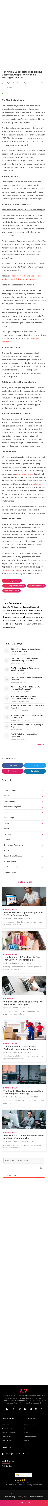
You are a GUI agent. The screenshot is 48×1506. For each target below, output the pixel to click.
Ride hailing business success (14, 586)
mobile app (36, 484)
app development (24, 474)
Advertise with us (9, 1433)
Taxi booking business (36, 586)
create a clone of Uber (12, 570)
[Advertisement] (24, 40)
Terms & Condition (36, 1497)
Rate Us (30, 1480)
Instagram (13, 771)
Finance (27, 1429)
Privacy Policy (22, 1497)
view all (38, 744)
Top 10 (26, 1441)
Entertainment (30, 1437)
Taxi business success (11, 591)
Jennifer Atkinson (15, 83)
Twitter (36, 765)
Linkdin (36, 771)
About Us (5, 1425)
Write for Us (7, 1429)
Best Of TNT (7, 1441)
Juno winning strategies (11, 581)
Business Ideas (39, 83)
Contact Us (6, 1437)
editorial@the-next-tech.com (16, 1454)
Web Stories (7, 1466)
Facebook (13, 765)
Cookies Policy (10, 1497)
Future (26, 1433)
